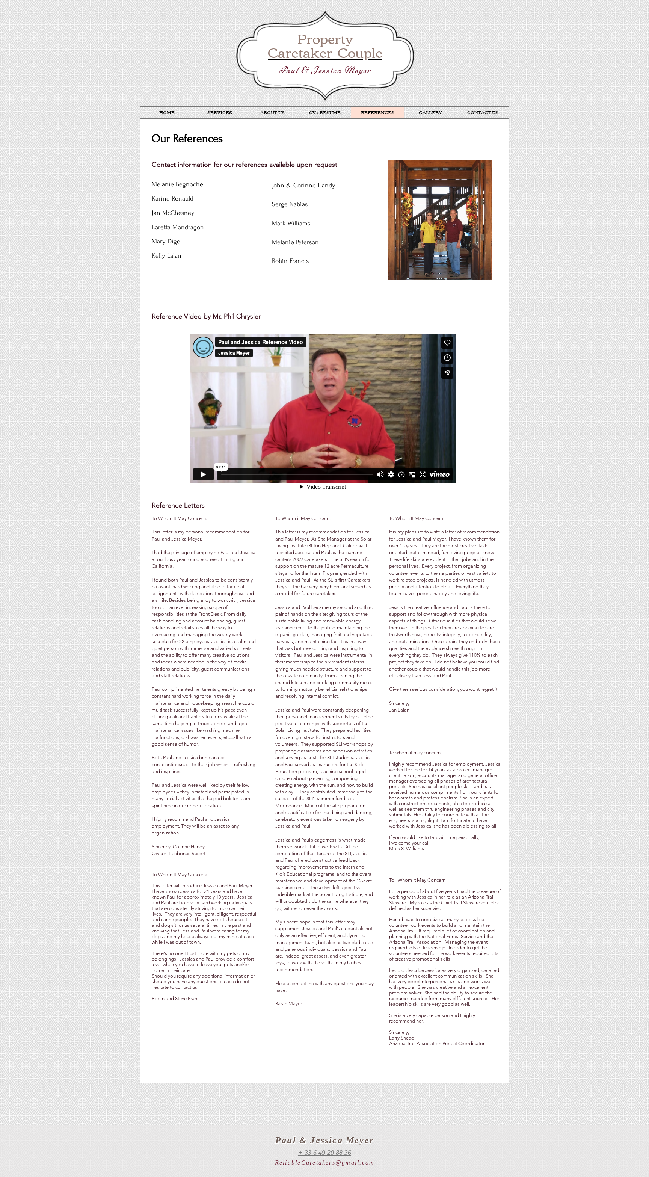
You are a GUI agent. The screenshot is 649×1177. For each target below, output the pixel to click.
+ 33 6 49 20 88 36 (324, 1152)
